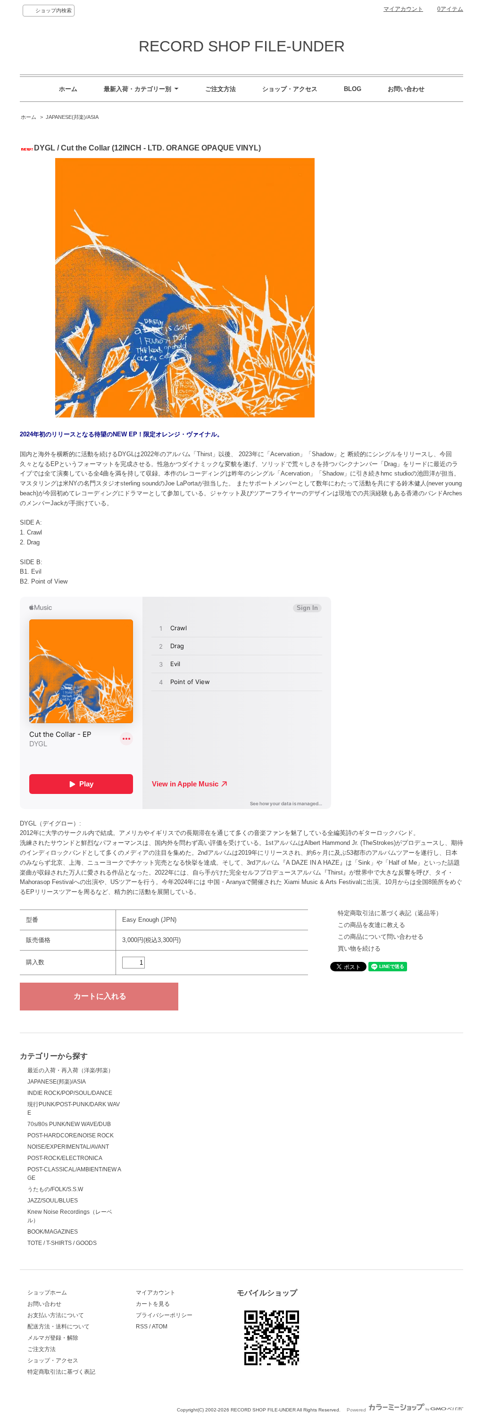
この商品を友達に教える (371, 924)
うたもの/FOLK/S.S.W (55, 1189)
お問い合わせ (406, 88)
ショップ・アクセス (289, 88)
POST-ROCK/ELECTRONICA (64, 1158)
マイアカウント (403, 9)
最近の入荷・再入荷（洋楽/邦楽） (70, 1070)
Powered (357, 1409)
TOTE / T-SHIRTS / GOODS (62, 1243)
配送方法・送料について (58, 1326)
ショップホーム (47, 1292)
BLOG (352, 88)
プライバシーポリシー (164, 1315)
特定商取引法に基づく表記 (61, 1372)
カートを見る (153, 1304)
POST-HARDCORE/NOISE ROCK (70, 1135)
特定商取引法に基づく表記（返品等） (390, 913)
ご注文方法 (220, 88)
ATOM (159, 1326)
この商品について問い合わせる (381, 936)
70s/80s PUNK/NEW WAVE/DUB (69, 1124)
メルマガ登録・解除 (52, 1338)
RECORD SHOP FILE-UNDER (242, 46)
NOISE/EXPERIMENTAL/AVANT (68, 1147)
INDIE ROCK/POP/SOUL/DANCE (69, 1093)
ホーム (68, 88)
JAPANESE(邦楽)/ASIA (72, 117)
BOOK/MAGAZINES (52, 1231)
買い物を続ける (359, 948)
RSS (142, 1326)
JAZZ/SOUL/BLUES (52, 1200)
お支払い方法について (55, 1315)
